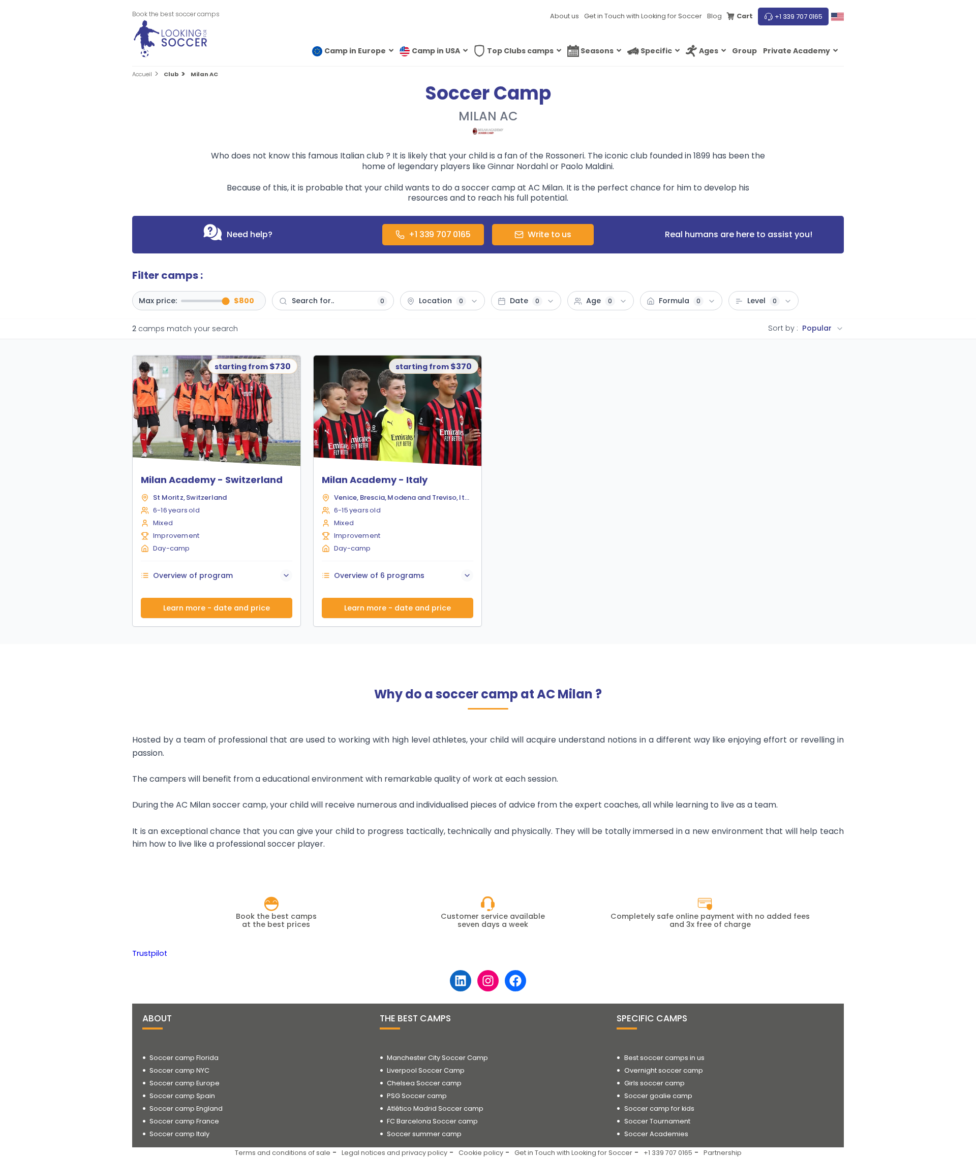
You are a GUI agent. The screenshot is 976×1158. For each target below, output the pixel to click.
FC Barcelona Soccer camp (432, 1121)
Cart (745, 16)
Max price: (158, 301)
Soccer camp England (186, 1108)
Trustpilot (149, 953)
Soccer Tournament (657, 1121)
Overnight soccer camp (663, 1070)
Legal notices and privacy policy (394, 1152)
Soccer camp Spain (182, 1095)
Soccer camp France (184, 1121)
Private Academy (796, 51)
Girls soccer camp (654, 1083)
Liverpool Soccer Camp (426, 1070)
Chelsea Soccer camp (424, 1083)
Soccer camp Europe (184, 1083)
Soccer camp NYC (179, 1070)
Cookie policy (481, 1152)
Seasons (597, 51)
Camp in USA (436, 51)
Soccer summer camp (424, 1134)
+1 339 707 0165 (798, 16)
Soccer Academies (656, 1134)
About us (564, 16)
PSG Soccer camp (417, 1095)
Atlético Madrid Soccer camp (435, 1108)
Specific (656, 51)
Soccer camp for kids (659, 1108)
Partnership (723, 1152)
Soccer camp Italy (179, 1134)
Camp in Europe (355, 51)
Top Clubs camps (520, 51)
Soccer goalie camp (658, 1095)
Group (744, 51)
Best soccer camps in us (664, 1057)
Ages (708, 51)
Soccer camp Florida (184, 1057)
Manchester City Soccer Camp (437, 1057)
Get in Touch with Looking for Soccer (643, 16)
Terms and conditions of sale (282, 1152)
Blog (714, 16)
